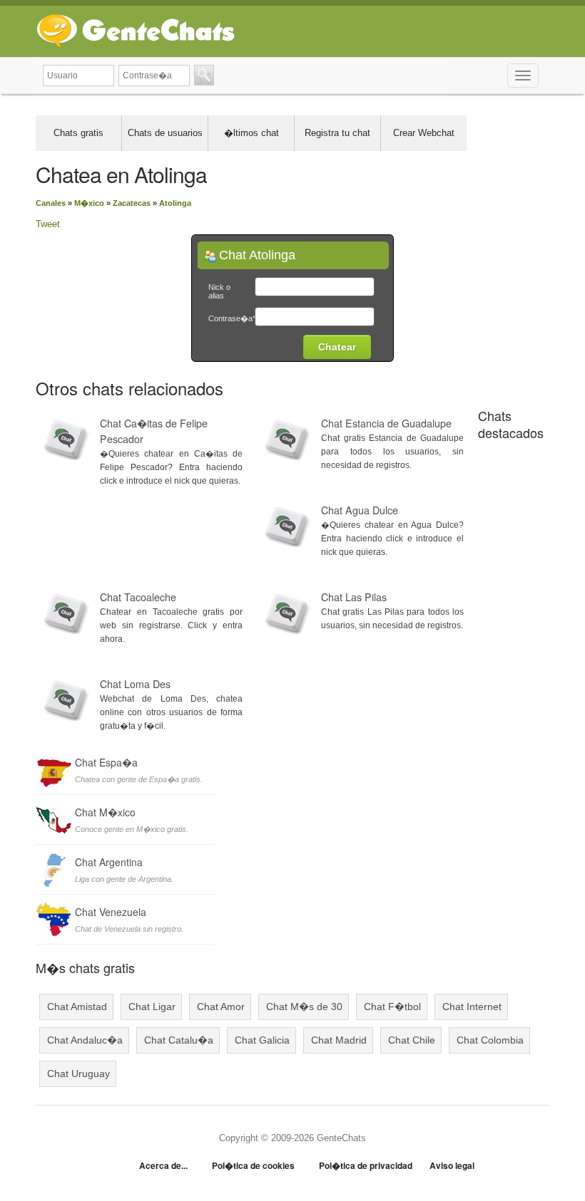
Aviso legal (451, 1165)
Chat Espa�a (106, 762)
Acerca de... (163, 1165)
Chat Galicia (262, 1040)
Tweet (48, 224)
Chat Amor (221, 1006)
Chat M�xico (105, 812)
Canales (51, 203)
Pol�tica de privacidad (365, 1165)
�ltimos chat (251, 133)
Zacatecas (132, 203)
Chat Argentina (109, 862)
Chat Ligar (152, 1006)
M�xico (89, 203)
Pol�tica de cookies (253, 1165)
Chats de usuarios (165, 133)
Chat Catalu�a (178, 1040)
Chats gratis (78, 133)
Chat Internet (472, 1006)
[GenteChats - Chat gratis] (135, 28)
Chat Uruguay (78, 1073)
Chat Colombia (490, 1040)
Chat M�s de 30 (304, 1006)
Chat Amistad (77, 1006)
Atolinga (175, 203)
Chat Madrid (339, 1040)
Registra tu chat (337, 133)
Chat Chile (411, 1040)
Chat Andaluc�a (85, 1040)
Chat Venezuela (110, 912)
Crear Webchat (423, 133)
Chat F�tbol (392, 1006)
